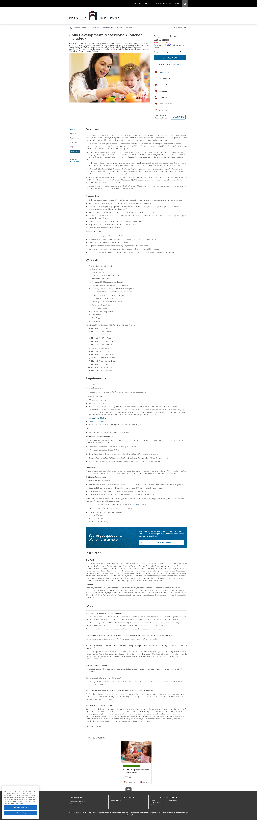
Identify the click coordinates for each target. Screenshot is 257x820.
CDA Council (135, 504)
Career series (164, 72)
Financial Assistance (157, 802)
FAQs (72, 147)
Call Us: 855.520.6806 (178, 27)
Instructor (74, 142)
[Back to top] (128, 797)
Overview (73, 129)
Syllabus (73, 133)
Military (153, 800)
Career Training (116, 800)
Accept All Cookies (20, 808)
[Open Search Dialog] (185, 3)
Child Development (93, 27)
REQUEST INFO (178, 117)
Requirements (75, 138)
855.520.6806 (74, 162)
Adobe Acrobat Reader (97, 421)
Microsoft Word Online (97, 418)
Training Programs (80, 27)
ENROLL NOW (170, 57)
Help (152, 804)
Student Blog (173, 800)
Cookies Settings (20, 813)
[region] (20, 802)
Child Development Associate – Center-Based (136, 771)
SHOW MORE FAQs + (93, 726)
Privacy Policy (131, 815)
